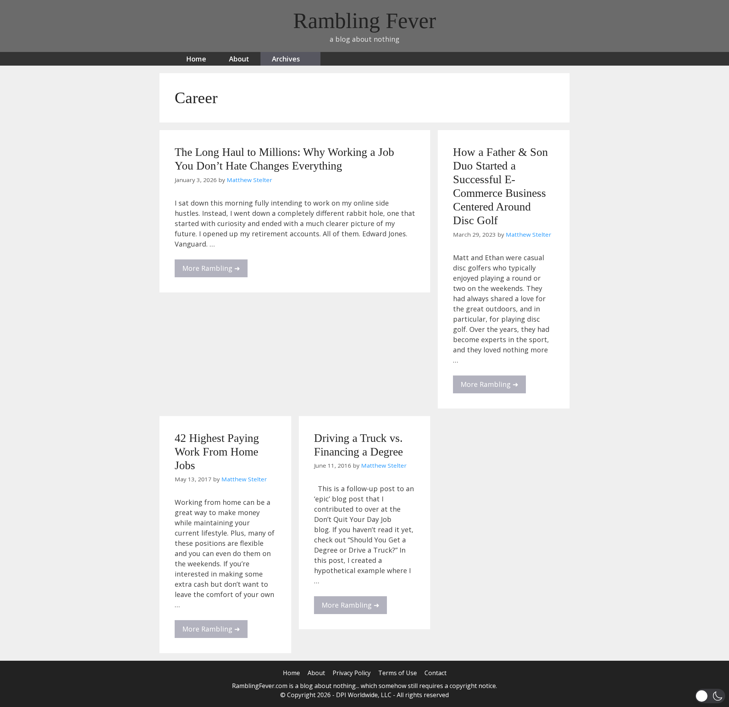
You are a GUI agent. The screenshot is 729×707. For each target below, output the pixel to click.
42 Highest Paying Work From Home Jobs (217, 451)
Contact (435, 673)
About (239, 58)
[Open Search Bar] (538, 59)
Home (196, 58)
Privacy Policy (352, 673)
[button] (710, 696)
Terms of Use (397, 673)
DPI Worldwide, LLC (363, 695)
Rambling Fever (364, 20)
